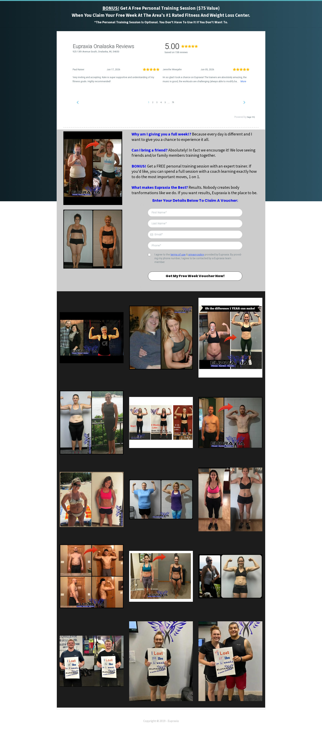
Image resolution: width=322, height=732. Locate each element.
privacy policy (196, 254)
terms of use (178, 254)
